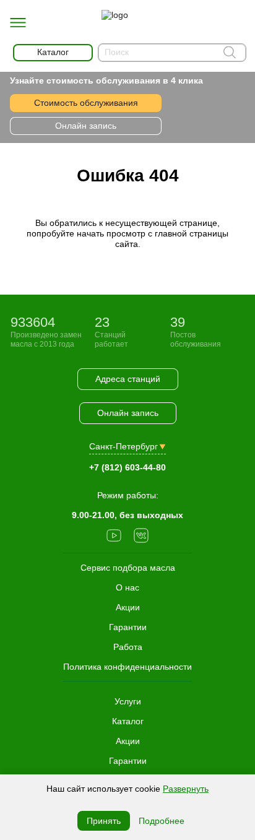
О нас (127, 587)
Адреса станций (127, 379)
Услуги (128, 701)
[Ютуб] (113, 536)
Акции (128, 741)
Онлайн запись (85, 126)
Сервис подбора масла (127, 568)
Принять (104, 821)
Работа (127, 647)
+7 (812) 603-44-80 (127, 467)
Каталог (128, 721)
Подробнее (161, 821)
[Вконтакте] (141, 536)
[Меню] (18, 23)
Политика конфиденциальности (127, 667)
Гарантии (128, 761)
